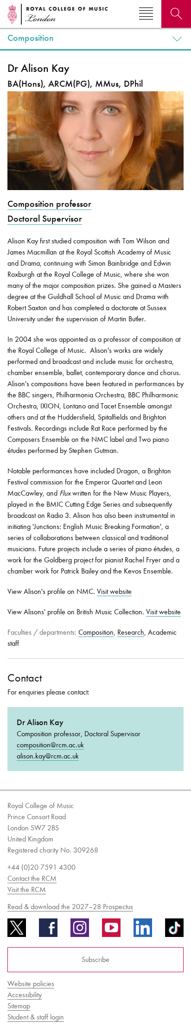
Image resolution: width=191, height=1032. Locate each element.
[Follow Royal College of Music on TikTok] (174, 930)
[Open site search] (176, 14)
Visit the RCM (26, 889)
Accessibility (24, 994)
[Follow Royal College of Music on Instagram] (79, 930)
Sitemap (18, 1005)
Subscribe (95, 959)
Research (130, 632)
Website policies (30, 983)
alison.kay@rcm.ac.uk (48, 756)
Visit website (114, 591)
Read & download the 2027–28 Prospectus (70, 906)
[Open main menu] (146, 14)
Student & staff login (35, 1017)
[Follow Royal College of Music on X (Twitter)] (16, 930)
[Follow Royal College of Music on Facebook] (48, 930)
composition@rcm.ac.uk (50, 744)
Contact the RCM (32, 878)
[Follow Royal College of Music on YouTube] (111, 930)
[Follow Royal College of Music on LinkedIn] (143, 930)
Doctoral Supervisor (44, 218)
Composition (30, 38)
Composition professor (49, 204)
